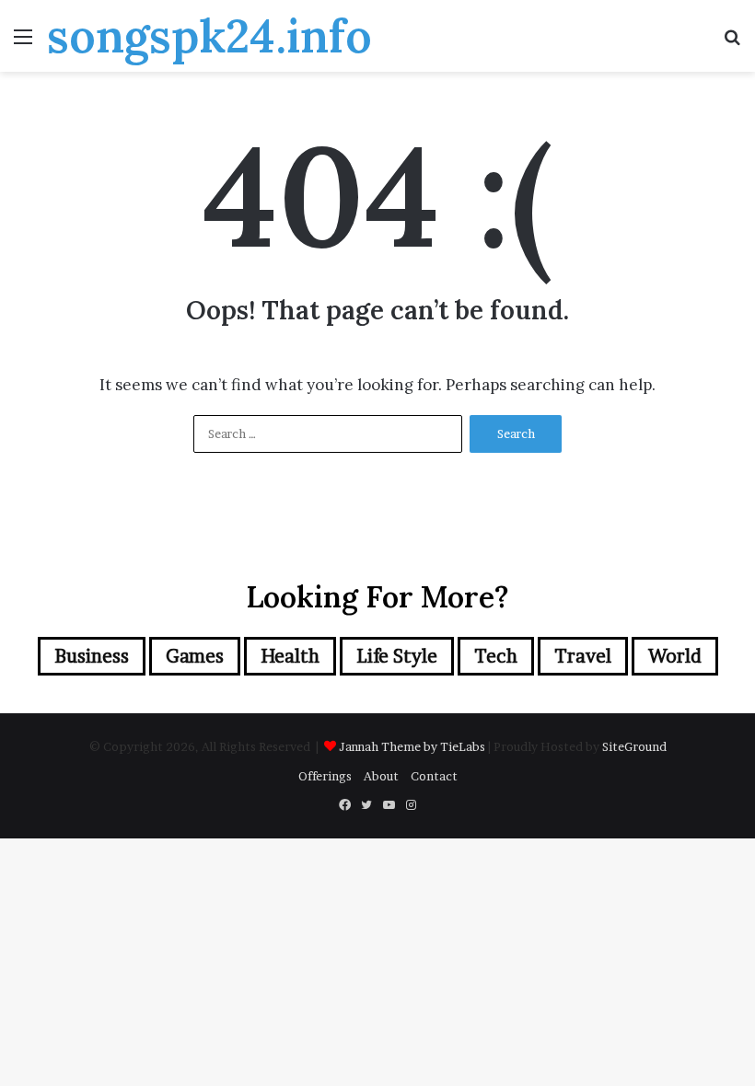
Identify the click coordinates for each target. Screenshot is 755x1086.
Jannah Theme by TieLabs (412, 746)
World (675, 656)
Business (91, 656)
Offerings (325, 775)
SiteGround (634, 746)
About (381, 775)
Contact (434, 775)
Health (290, 656)
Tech (495, 656)
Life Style (396, 656)
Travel (582, 656)
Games (195, 656)
